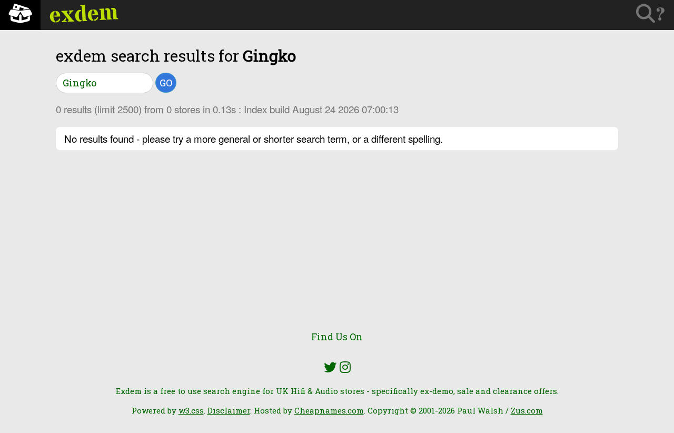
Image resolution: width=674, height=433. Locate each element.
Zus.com (527, 410)
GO (166, 82)
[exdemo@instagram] (345, 367)
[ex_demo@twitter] (330, 367)
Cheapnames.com (329, 410)
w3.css (191, 410)
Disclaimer (228, 410)
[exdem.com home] (20, 15)
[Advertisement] (337, 246)
